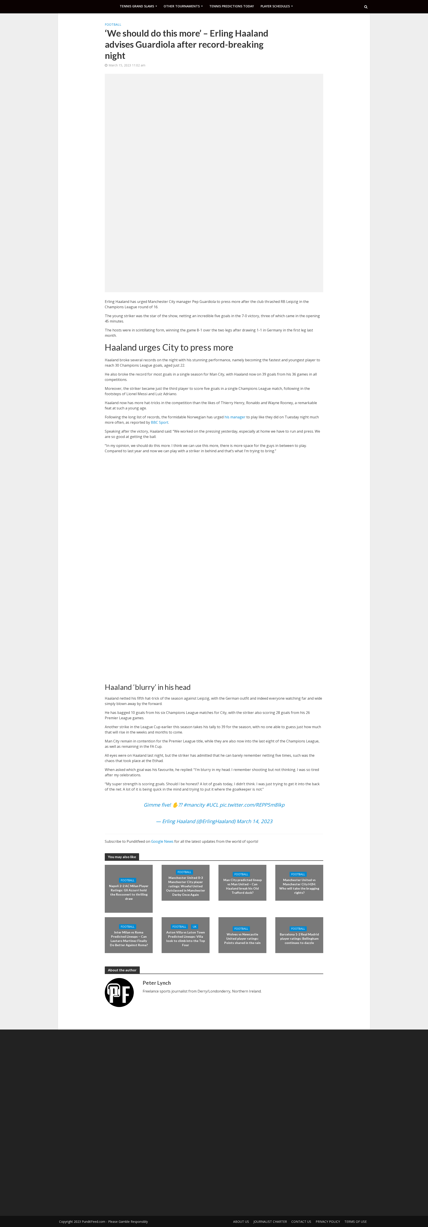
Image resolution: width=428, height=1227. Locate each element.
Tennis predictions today (231, 6)
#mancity (194, 804)
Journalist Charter (270, 1221)
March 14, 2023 (254, 821)
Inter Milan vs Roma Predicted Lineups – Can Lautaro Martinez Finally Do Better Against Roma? (129, 938)
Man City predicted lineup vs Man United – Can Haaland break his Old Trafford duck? (242, 886)
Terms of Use (355, 1221)
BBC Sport (159, 422)
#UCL (212, 804)
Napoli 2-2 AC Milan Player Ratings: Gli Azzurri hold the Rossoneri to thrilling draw (128, 892)
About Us (241, 1221)
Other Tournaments (182, 6)
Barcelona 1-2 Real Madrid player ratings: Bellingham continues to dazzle (299, 938)
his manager (234, 417)
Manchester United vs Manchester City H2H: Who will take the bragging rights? (299, 886)
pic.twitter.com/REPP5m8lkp (252, 804)
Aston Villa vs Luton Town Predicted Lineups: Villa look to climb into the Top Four (185, 938)
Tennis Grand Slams (137, 6)
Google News (162, 841)
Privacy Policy (328, 1221)
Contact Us (301, 1221)
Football (113, 24)
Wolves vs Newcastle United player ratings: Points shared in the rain (242, 938)
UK (194, 926)
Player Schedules (275, 6)
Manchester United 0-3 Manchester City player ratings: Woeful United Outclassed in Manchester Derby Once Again (185, 886)
